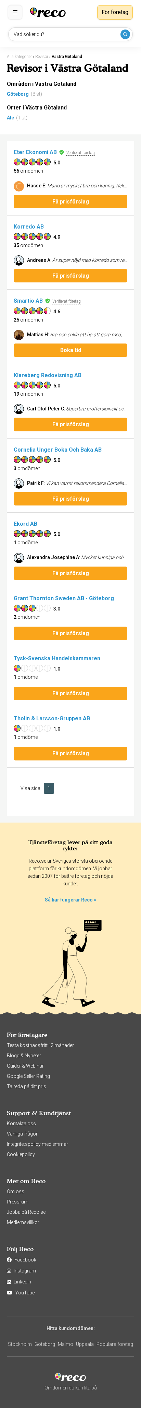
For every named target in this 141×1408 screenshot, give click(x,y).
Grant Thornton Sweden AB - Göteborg (64, 598)
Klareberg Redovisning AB (47, 375)
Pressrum (17, 1202)
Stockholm (20, 1344)
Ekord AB (25, 524)
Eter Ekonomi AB (35, 152)
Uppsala (85, 1344)
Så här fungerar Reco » (70, 900)
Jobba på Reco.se (26, 1212)
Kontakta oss (21, 1123)
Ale (10, 117)
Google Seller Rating (28, 1076)
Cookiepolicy (21, 1154)
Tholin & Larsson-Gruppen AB (52, 718)
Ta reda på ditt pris (26, 1086)
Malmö (65, 1344)
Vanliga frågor (22, 1134)
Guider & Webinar (25, 1066)
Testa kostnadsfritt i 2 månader (40, 1045)
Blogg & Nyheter (24, 1055)
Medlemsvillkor (23, 1222)
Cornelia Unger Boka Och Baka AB (58, 449)
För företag (115, 12)
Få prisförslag (70, 201)
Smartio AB (28, 301)
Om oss (15, 1191)
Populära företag (115, 1344)
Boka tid (70, 350)
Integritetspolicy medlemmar (37, 1144)
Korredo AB (29, 226)
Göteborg (18, 94)
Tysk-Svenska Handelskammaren (57, 658)
